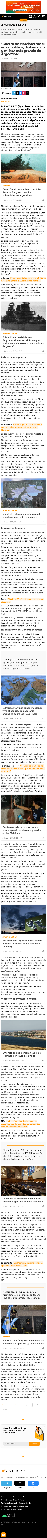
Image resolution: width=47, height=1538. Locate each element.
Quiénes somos (6, 1497)
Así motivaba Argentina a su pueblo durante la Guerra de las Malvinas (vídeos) (22, 943)
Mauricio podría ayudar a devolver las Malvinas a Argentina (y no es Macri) (23, 1342)
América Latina (10, 333)
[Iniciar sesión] (34, 16)
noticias (4, 1409)
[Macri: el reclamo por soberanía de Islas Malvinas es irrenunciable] (23, 493)
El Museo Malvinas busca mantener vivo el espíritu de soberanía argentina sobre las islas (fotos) (22, 710)
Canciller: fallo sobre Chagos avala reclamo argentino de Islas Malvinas (23, 1200)
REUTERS (5, 89)
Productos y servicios (9, 1500)
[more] (43, 200)
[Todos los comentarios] (3, 1534)
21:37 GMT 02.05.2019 (9, 59)
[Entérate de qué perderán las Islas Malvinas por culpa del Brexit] (23, 1035)
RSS (26, 1506)
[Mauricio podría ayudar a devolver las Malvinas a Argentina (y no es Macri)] (23, 1319)
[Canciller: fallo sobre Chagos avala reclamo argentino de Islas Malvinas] (23, 1181)
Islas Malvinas (38, 1405)
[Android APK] (8, 1515)
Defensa (6, 185)
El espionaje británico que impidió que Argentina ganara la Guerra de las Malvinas (23, 279)
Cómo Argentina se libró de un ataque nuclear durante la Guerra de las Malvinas (21, 427)
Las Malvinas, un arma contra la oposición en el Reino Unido (22, 1264)
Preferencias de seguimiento (11, 1509)
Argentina (28, 1405)
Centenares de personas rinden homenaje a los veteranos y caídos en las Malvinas (22, 830)
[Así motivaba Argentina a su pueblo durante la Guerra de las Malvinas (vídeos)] (23, 919)
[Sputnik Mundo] (7, 17)
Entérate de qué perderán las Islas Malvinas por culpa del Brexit (22, 1054)
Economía (34, 1477)
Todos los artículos (6, 101)
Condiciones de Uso (20, 1497)
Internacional (18, 1405)
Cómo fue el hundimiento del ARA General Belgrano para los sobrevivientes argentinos (22, 192)
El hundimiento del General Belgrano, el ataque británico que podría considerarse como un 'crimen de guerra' (23, 342)
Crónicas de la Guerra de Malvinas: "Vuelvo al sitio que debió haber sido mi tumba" (23, 768)
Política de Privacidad (9, 1503)
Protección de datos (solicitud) (12, 1506)
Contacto (21, 1500)
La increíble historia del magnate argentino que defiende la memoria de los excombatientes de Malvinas (20, 1124)
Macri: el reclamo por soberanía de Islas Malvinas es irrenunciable (22, 516)
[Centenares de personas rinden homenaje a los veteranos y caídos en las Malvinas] (23, 809)
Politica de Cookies (24, 1503)
